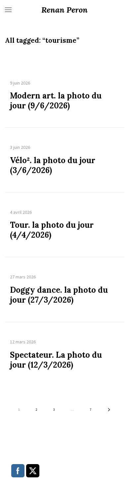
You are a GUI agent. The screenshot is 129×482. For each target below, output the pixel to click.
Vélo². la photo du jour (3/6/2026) (52, 165)
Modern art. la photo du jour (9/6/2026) (56, 101)
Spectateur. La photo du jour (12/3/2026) (56, 360)
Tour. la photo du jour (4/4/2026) (52, 230)
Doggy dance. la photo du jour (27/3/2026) (59, 295)
